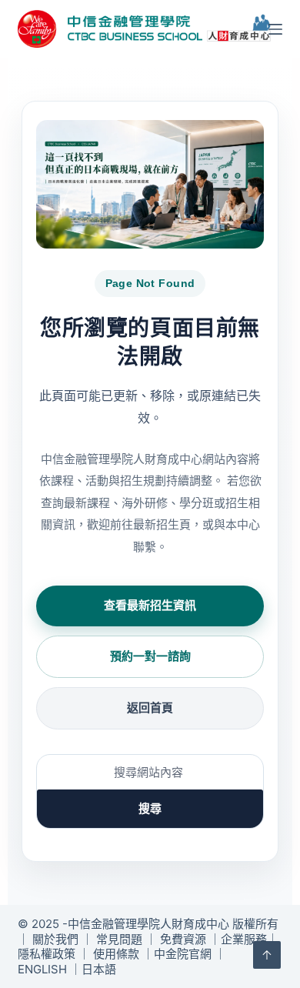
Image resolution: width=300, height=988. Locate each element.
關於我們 (55, 939)
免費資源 (183, 939)
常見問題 (119, 939)
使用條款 (116, 953)
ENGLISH (42, 969)
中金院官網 (183, 953)
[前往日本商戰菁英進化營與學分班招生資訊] (150, 184)
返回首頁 (150, 707)
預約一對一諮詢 (150, 656)
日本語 (99, 969)
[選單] (275, 29)
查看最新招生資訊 (150, 605)
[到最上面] (267, 955)
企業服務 (244, 939)
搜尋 (150, 808)
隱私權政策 (46, 953)
